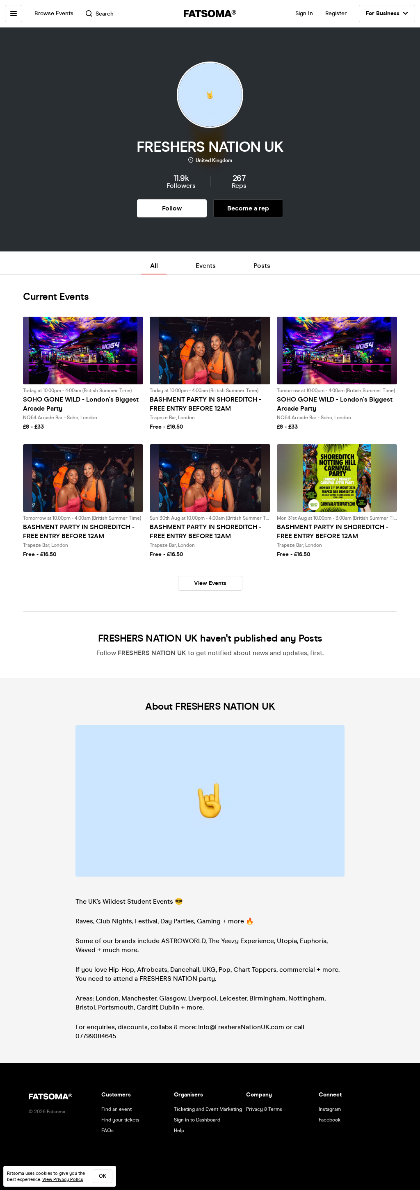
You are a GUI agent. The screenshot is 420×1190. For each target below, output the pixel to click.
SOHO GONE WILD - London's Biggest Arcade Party (81, 403)
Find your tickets (120, 1120)
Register (336, 13)
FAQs (107, 1130)
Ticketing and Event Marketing (208, 1109)
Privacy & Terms (264, 1109)
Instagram (330, 1109)
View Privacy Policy (62, 1179)
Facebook (329, 1120)
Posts (261, 266)
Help (179, 1130)
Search (105, 13)
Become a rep (248, 208)
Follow (172, 208)
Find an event (116, 1109)
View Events (210, 583)
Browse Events (53, 13)
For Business (382, 13)
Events (206, 266)
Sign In (304, 13)
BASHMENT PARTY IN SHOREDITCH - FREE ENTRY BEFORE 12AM (205, 403)
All (154, 266)
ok (102, 1176)
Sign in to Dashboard (197, 1120)
